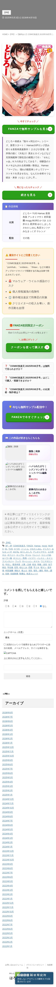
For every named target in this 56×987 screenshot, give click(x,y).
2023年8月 (7, 868)
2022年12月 (8, 903)
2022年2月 (7, 942)
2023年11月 (8, 855)
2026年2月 (7, 738)
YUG (11, 549)
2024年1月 (7, 846)
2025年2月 (7, 790)
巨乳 (16, 567)
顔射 (7, 573)
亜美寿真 (16, 564)
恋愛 (30, 567)
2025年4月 (7, 781)
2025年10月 (8, 756)
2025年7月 (7, 768)
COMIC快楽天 (19, 546)
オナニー (11, 555)
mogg (44, 546)
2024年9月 (7, 812)
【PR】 (8, 542)
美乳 (30, 570)
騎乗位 (22, 573)
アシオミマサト (40, 552)
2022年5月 (7, 933)
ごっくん (25, 549)
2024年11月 (8, 803)
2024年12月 (8, 799)
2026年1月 (7, 743)
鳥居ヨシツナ (32, 573)
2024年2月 (7, 842)
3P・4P (8, 546)
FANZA (30, 546)
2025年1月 (7, 794)
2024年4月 (7, 833)
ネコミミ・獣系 (20, 558)
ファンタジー (8, 561)
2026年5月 (7, 725)
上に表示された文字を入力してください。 (23, 658)
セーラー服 (7, 558)
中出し (8, 564)
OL (6, 549)
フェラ (18, 561)
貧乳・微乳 (38, 570)
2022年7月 (7, 924)
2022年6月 (7, 929)
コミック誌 (46, 555)
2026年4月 (7, 730)
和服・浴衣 (42, 564)
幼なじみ (23, 567)
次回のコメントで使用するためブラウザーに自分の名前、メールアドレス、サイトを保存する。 (27, 646)
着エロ (24, 570)
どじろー (47, 549)
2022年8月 (7, 920)
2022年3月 (7, 937)
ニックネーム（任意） (14, 632)
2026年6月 (7, 721)
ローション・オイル (31, 561)
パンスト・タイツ (44, 558)
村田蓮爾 (9, 570)
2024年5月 (7, 829)
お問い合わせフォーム (14, 965)
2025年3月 (7, 786)
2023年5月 (7, 881)
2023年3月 (7, 890)
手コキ (36, 567)
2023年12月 (8, 851)
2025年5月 (7, 777)
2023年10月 (8, 859)
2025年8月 (7, 764)
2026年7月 (7, 717)
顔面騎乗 (14, 573)
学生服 (10, 567)
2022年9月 (7, 916)
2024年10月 (8, 807)
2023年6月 (7, 877)
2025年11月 (8, 751)
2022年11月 (7, 907)
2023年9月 (7, 864)
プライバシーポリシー (35, 965)
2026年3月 (7, 734)
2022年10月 (8, 911)
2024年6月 (7, 825)
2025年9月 (7, 760)
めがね (16, 552)
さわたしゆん (36, 549)
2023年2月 (7, 894)
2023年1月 (7, 898)
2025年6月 (7, 773)
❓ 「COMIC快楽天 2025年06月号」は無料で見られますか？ (27, 367)
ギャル (28, 555)
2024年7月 (7, 820)
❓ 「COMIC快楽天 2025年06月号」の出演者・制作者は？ (27, 391)
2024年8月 (7, 816)
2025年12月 (8, 747)
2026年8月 (7, 712)
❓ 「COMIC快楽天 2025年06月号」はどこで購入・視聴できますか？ (27, 379)
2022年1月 (7, 946)
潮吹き (17, 570)
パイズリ (32, 558)
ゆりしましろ (26, 552)
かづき (17, 549)
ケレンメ (36, 555)
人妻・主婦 (26, 564)
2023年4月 (7, 885)
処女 (34, 564)
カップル (20, 555)
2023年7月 (7, 872)
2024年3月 (7, 838)
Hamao (37, 546)
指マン (43, 567)
